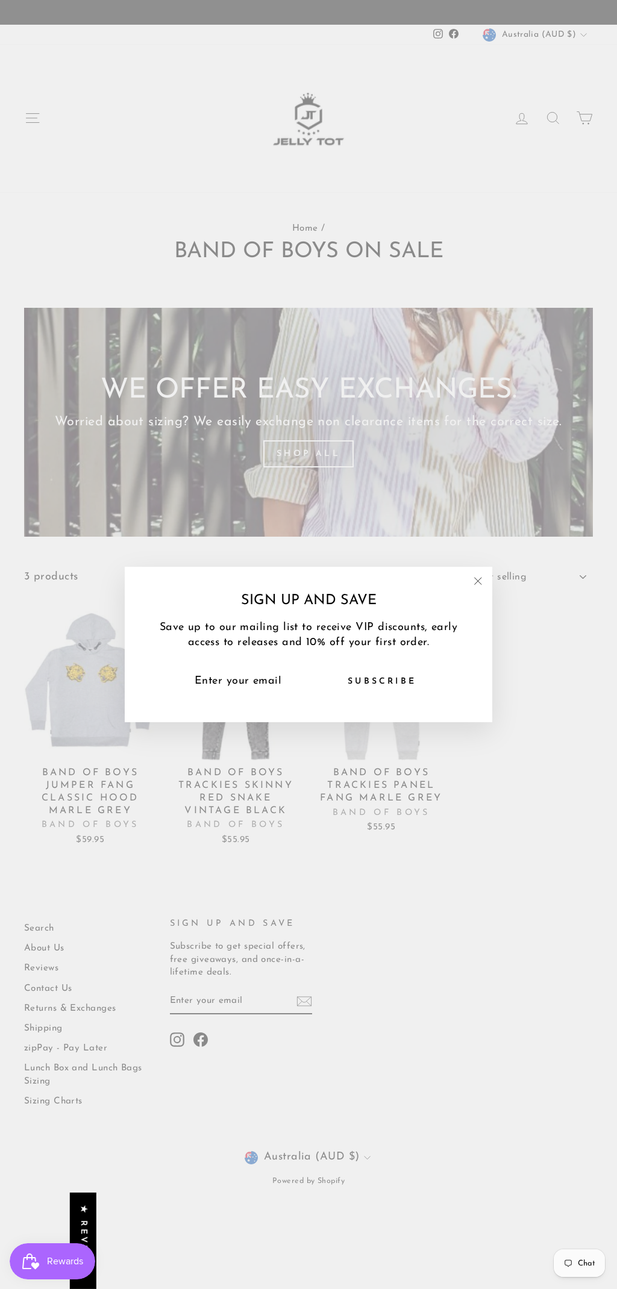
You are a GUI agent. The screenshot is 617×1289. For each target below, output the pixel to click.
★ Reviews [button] (83, 1240)
